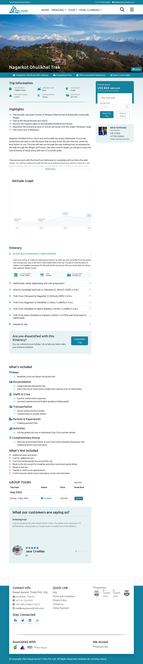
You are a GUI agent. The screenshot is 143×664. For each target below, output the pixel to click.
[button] (76, 551)
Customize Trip (79, 341)
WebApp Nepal (98, 659)
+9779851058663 (117, 136)
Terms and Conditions (64, 596)
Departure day (20, 324)
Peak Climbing (89, 10)
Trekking (57, 10)
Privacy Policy (59, 600)
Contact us (58, 604)
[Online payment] (100, 646)
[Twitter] (22, 620)
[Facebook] (15, 620)
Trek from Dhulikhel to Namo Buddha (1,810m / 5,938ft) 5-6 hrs (45, 309)
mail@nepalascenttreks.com (29, 608)
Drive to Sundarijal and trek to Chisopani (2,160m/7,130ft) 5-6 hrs (46, 289)
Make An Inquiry (122, 114)
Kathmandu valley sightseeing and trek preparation (39, 283)
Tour (71, 10)
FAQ (55, 592)
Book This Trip (107, 114)
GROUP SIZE (105, 103)
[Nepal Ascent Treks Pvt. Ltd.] (18, 9)
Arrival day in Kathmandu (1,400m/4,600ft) (34, 253)
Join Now (79, 498)
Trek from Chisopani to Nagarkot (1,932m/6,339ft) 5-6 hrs (42, 296)
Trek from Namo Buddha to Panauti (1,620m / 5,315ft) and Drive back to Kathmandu (49, 316)
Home (45, 10)
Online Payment (61, 608)
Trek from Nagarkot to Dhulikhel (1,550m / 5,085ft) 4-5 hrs (43, 302)
